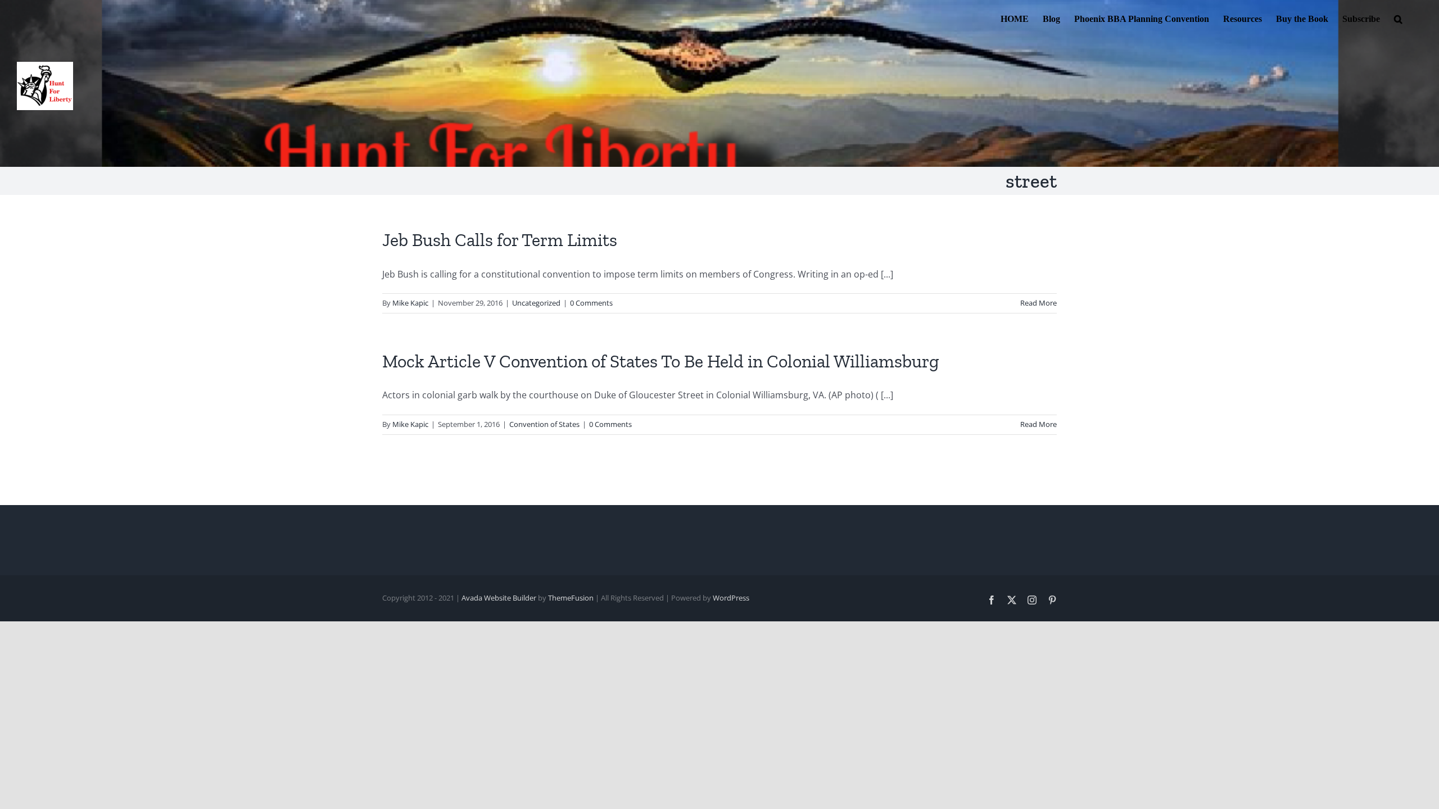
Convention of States (544, 424)
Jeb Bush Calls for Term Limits (499, 240)
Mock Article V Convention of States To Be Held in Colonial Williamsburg (660, 361)
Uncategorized (536, 303)
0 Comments (591, 303)
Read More (1038, 303)
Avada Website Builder (498, 598)
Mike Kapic (410, 303)
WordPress (731, 598)
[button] (1398, 18)
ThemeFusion (571, 598)
